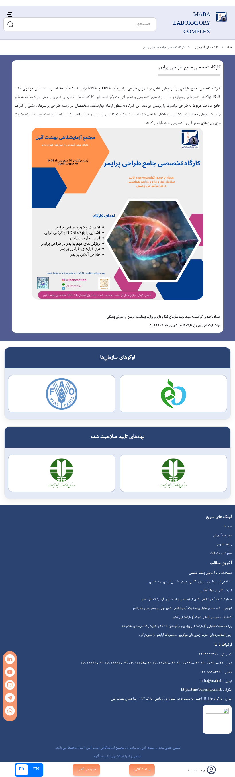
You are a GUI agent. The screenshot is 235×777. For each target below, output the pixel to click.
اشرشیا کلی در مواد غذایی (216, 591)
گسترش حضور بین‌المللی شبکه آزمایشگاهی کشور (202, 617)
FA (22, 769)
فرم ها (228, 527)
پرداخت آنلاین (141, 770)
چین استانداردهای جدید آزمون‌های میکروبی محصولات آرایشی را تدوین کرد (185, 635)
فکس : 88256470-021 (215, 672)
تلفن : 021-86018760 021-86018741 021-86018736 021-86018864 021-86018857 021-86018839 (156, 663)
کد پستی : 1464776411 (215, 655)
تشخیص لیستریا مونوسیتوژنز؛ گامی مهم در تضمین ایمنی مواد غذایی (190, 582)
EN (36, 769)
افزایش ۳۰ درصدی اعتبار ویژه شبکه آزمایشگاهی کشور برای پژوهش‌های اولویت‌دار (182, 608)
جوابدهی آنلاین (86, 770)
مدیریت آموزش (222, 536)
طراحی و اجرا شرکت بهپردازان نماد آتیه (117, 756)
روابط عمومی (224, 545)
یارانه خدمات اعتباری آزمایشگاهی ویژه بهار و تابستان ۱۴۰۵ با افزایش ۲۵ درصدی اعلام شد (176, 626)
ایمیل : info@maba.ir (216, 681)
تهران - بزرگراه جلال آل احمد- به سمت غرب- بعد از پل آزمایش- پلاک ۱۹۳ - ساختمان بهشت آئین (171, 699)
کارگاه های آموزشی (206, 48)
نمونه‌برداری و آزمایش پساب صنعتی (210, 573)
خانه (229, 48)
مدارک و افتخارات (221, 553)
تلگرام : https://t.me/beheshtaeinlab (206, 690)
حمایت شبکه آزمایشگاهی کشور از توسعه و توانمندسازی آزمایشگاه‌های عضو (186, 600)
